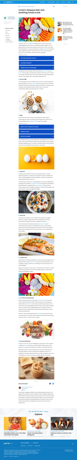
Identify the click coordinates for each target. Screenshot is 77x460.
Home (19, 6)
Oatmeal (7, 33)
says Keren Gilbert (36, 183)
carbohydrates (41, 300)
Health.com (32, 261)
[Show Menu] (4, 2)
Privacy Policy (23, 445)
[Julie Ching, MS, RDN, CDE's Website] (22, 390)
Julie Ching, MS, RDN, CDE (13, 19)
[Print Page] (53, 6)
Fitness (57, 2)
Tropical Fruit (8, 37)
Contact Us (35, 442)
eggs (30, 139)
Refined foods (28, 304)
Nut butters (25, 345)
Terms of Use (30, 445)
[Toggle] (45, 2)
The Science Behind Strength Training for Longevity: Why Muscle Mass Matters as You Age (67, 31)
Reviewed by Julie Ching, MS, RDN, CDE (58, 436)
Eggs (6, 32)
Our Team (63, 2)
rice (27, 317)
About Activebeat (25, 442)
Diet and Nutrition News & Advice (27, 6)
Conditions (68, 2)
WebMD (46, 49)
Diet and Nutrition (51, 2)
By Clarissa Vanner (7, 436)
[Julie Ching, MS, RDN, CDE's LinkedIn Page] (24, 390)
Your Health (42, 2)
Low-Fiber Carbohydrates (8, 39)
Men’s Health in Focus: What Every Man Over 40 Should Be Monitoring (68, 23)
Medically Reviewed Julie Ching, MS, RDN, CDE (36, 436)
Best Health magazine (44, 224)
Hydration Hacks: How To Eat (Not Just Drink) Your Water (68, 38)
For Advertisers (37, 445)
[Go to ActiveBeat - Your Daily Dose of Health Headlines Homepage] (9, 2)
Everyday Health (34, 121)
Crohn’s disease (29, 43)
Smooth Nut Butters (9, 41)
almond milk (34, 83)
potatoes (39, 313)
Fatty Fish (7, 35)
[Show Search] (72, 2)
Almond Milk (8, 30)
